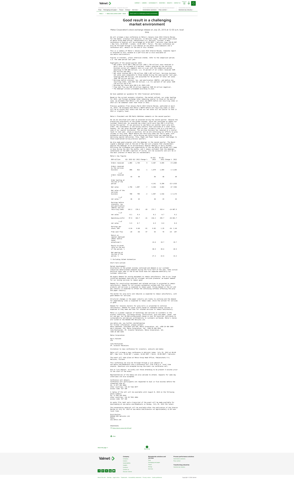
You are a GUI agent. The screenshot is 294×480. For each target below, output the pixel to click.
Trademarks (124, 477)
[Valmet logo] (105, 3)
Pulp (149, 460)
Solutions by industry (179, 467)
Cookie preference (157, 477)
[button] (101, 13)
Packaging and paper (154, 462)
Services (150, 469)
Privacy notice (147, 477)
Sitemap (109, 477)
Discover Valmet (127, 471)
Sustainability (126, 463)
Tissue (150, 464)
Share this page (102, 447)
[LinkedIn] (110, 470)
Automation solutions (179, 458)
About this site (102, 477)
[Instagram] (102, 470)
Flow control (176, 461)
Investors (125, 467)
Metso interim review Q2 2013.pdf (121, 428)
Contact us (126, 469)
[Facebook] (99, 470)
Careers (125, 461)
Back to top (147, 449)
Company (125, 458)
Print (114, 436)
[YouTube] (113, 470)
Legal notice (116, 477)
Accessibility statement (134, 477)
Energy (150, 466)
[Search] (193, 3)
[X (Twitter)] (106, 470)
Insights (125, 465)
